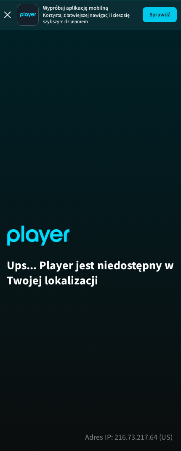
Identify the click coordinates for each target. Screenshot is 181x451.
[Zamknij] (7, 14)
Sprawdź (159, 14)
